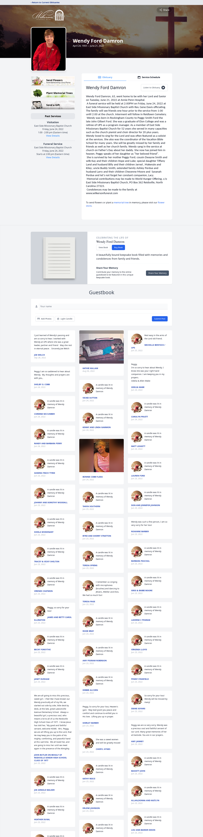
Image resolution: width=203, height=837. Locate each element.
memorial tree (121, 202)
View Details (53, 135)
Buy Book (118, 247)
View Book (103, 247)
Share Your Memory (157, 273)
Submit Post (159, 318)
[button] (101, 347)
